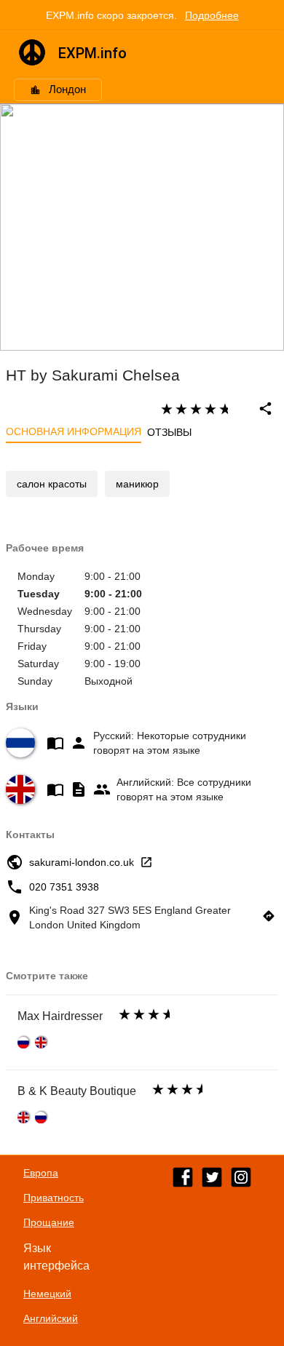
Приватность (53, 1197)
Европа (40, 1173)
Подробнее (212, 15)
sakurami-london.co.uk (81, 862)
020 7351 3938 (64, 887)
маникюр (137, 484)
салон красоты (52, 484)
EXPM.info (92, 53)
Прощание (48, 1222)
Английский (50, 1318)
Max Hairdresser (60, 1016)
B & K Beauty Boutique (76, 1091)
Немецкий (47, 1293)
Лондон (67, 89)
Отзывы (169, 432)
